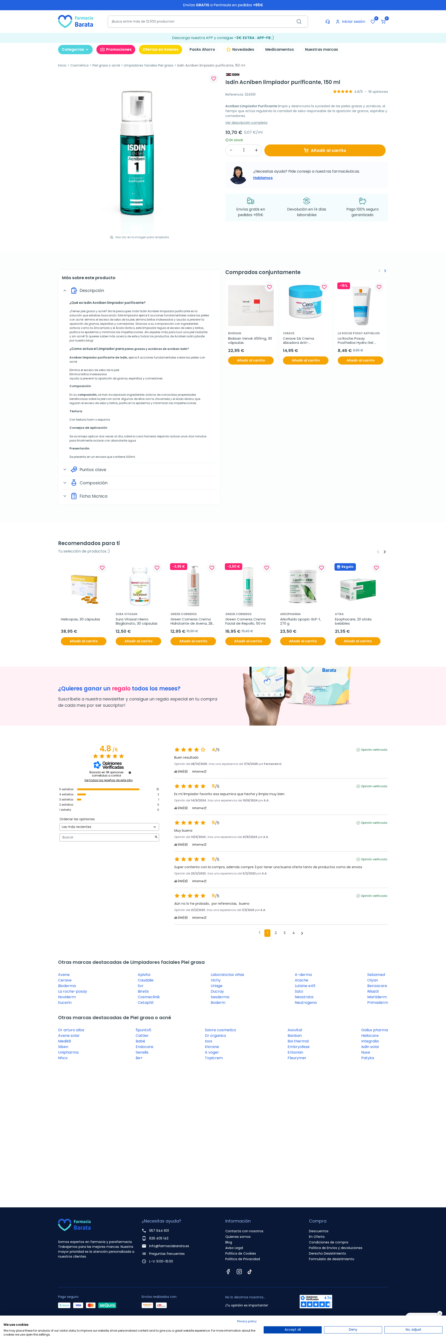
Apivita (144, 974)
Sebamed (376, 974)
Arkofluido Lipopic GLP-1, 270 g (301, 621)
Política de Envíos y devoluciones (335, 1248)
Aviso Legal (234, 1248)
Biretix (143, 991)
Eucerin (65, 1002)
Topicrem (214, 1058)
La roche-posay (72, 991)
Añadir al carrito (328, 150)
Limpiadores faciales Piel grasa (148, 65)
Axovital (295, 1030)
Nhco (63, 1058)
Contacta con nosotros (244, 1231)
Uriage (217, 985)
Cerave (65, 980)
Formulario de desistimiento (331, 1259)
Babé (140, 1041)
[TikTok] (250, 1271)
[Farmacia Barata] (75, 21)
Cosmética (79, 65)
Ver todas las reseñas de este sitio (108, 780)
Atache (301, 980)
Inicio (62, 65)
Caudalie (146, 980)
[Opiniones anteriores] (259, 932)
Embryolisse (299, 1046)
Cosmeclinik (149, 997)
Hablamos (263, 178)
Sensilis (142, 1052)
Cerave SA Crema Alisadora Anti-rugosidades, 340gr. (300, 340)
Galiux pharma (374, 1030)
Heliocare (370, 1035)
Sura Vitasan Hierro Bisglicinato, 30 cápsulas (136, 621)
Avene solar (69, 1035)
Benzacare (377, 985)
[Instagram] (239, 1271)
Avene (64, 974)
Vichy (216, 980)
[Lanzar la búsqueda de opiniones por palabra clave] (156, 837)
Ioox (208, 1041)
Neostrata (304, 997)
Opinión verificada (374, 750)
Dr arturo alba (71, 1030)
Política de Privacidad (242, 1259)
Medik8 (64, 1041)
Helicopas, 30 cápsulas (80, 619)
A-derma (303, 974)
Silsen (63, 1046)
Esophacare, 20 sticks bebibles (354, 621)
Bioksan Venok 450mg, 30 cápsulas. (250, 340)
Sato (299, 991)
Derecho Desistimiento (327, 1253)
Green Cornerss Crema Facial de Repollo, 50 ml (245, 621)
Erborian (295, 1052)
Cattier (142, 1035)
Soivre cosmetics (220, 1030)
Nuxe (365, 1052)
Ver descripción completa (246, 122)
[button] (383, 21)
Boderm (218, 1002)
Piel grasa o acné (106, 65)
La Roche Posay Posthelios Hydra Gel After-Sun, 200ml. (356, 340)
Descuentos (318, 1231)
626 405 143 (158, 1238)
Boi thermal (298, 1041)
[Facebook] (228, 1271)
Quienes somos (238, 1236)
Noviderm (67, 997)
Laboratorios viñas (227, 974)
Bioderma (67, 985)
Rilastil (373, 991)
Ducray (217, 991)
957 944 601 (159, 1230)
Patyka (367, 1058)
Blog (228, 1242)
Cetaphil (145, 1002)
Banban (295, 1035)
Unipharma (68, 1052)
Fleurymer (297, 1058)
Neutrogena (306, 1002)
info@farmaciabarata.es (169, 1246)
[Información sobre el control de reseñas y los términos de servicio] (130, 772)
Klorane (212, 1046)
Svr (141, 985)
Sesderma (220, 997)
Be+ (139, 1058)
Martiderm (377, 997)
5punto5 (143, 1030)
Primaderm (377, 1002)
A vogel (211, 1052)
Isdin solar (370, 1046)
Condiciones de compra (328, 1242)
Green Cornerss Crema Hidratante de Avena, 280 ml (193, 621)
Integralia (370, 1041)
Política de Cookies (240, 1253)
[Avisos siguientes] (302, 933)
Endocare (144, 1046)
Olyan (372, 980)
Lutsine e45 (305, 985)
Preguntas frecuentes (167, 1253)
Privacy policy (247, 1321)
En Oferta (317, 1236)
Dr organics (215, 1035)
